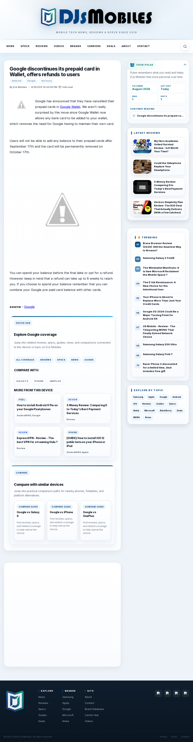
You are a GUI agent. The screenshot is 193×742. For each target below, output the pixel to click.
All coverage (25, 359)
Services (46, 80)
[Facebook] (158, 693)
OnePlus (55, 381)
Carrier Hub (92, 715)
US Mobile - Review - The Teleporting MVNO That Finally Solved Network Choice (159, 331)
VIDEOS (59, 46)
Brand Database (94, 708)
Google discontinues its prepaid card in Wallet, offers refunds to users (55, 71)
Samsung (138, 397)
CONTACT (143, 46)
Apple (151, 397)
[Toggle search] (185, 46)
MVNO (136, 417)
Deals (180, 410)
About (88, 696)
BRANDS (75, 46)
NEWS (10, 46)
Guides (88, 359)
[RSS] (185, 693)
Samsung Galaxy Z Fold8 (158, 257)
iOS (135, 404)
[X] (167, 693)
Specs (61, 359)
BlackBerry (166, 410)
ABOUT (126, 46)
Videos (89, 721)
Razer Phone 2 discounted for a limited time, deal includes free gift (160, 367)
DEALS (111, 46)
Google (31, 80)
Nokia (136, 410)
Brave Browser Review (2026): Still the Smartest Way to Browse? (162, 247)
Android (16, 80)
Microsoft (149, 410)
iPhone (38, 381)
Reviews (45, 359)
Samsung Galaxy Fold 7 (158, 354)
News (74, 359)
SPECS (25, 46)
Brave (148, 417)
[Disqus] (62, 614)
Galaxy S (22, 381)
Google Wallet (70, 107)
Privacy (163, 736)
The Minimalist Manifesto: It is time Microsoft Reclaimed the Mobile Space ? (161, 271)
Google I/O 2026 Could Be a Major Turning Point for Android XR (160, 315)
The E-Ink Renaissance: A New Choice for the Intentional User (159, 286)
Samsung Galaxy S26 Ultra (160, 344)
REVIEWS (42, 46)
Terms (174, 736)
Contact (89, 702)
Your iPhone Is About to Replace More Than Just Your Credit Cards (162, 300)
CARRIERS (94, 46)
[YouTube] (176, 693)
